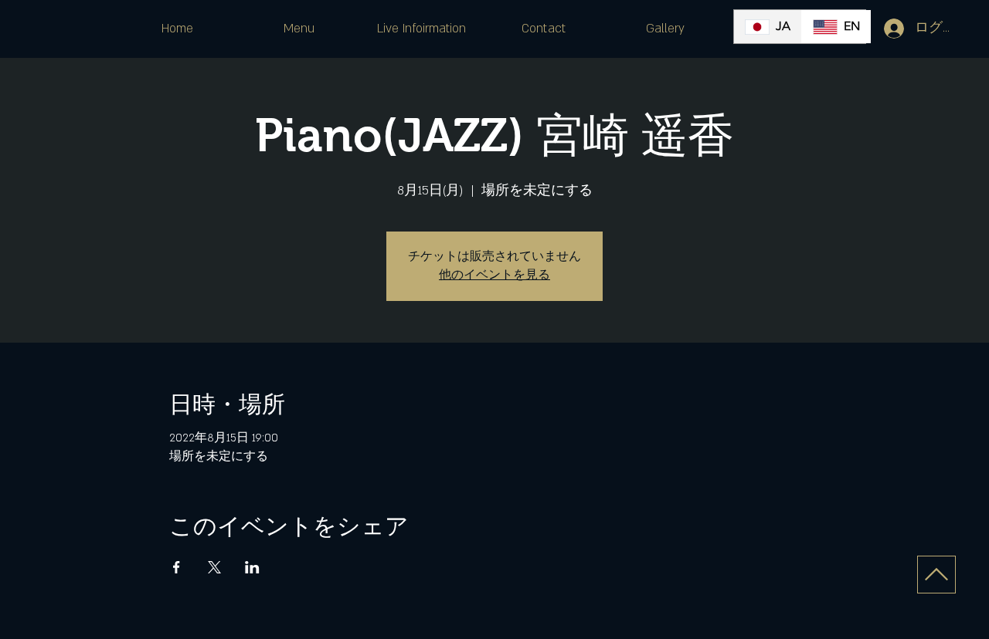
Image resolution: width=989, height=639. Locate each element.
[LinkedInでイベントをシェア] (252, 567)
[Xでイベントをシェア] (214, 567)
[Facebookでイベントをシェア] (176, 567)
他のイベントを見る (494, 275)
